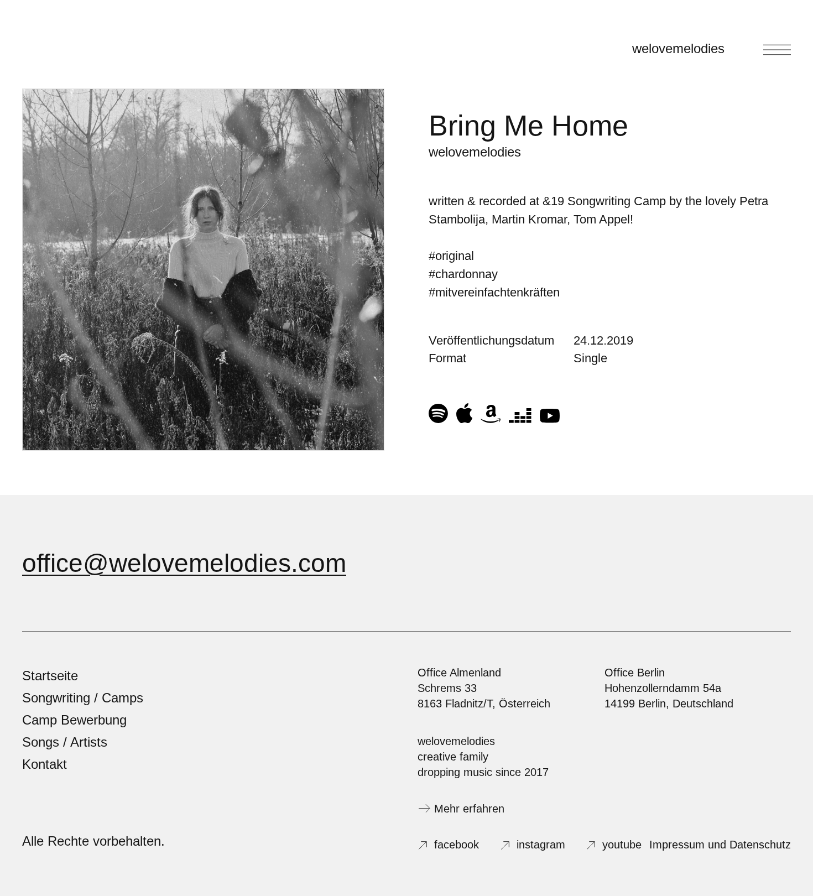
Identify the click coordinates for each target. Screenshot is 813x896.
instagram (541, 844)
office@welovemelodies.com (184, 563)
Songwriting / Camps (82, 697)
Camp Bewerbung (74, 719)
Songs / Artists (64, 741)
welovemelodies (678, 48)
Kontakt (44, 764)
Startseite (50, 675)
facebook (456, 844)
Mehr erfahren (469, 809)
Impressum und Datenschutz (720, 844)
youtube (622, 844)
